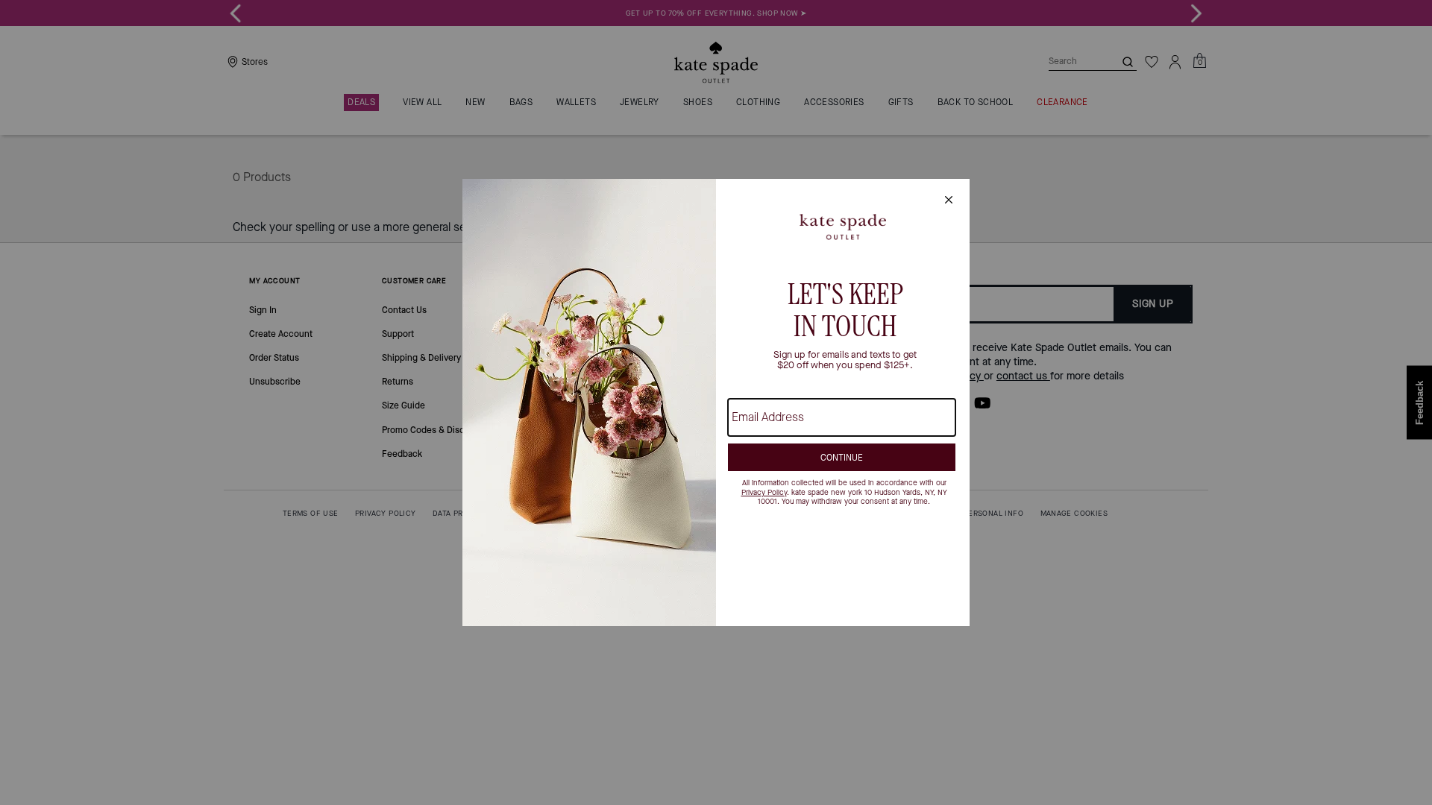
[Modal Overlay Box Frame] (716, 402)
